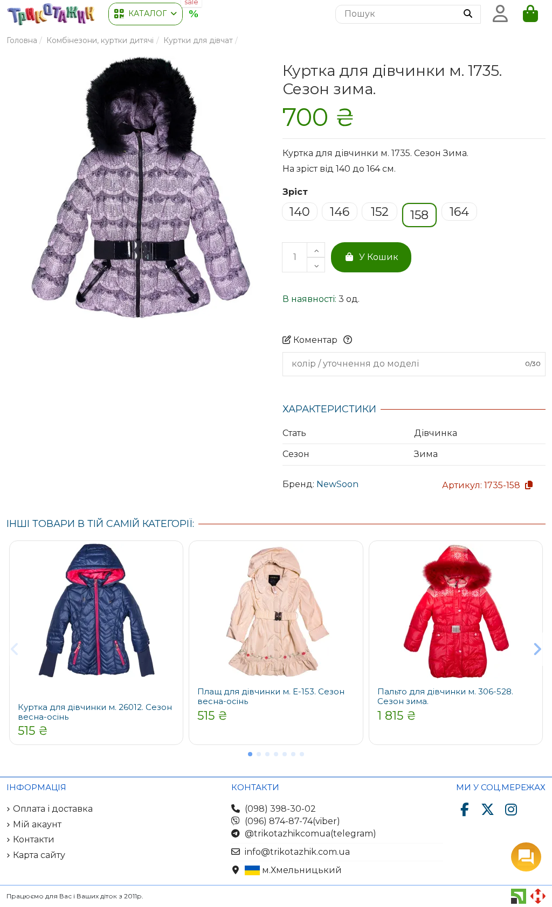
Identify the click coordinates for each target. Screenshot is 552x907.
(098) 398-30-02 (280, 809)
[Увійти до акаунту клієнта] (500, 14)
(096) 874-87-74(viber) (292, 821)
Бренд (297, 484)
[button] (145, 14)
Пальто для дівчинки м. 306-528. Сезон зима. (445, 696)
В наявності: (309, 299)
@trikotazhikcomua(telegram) (310, 833)
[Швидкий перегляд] (171, 560)
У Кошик (378, 257)
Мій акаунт (37, 824)
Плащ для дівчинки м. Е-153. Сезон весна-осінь (270, 696)
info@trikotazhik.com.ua (297, 852)
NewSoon (337, 484)
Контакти (33, 839)
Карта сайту (39, 855)
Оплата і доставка (53, 809)
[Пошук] (468, 14)
